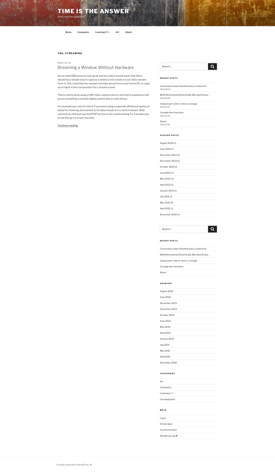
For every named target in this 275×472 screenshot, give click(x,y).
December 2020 (168, 214)
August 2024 (166, 143)
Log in (163, 418)
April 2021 (165, 208)
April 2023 (165, 184)
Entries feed (166, 424)
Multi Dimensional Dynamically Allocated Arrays (184, 94)
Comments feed (168, 429)
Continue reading (68, 125)
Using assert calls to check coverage (178, 103)
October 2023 (167, 166)
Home (68, 32)
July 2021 (164, 196)
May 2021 (165, 202)
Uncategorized (167, 399)
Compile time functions (171, 112)
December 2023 (168, 155)
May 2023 (165, 178)
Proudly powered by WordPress (73, 464)
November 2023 (168, 160)
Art (117, 32)
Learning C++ (102, 32)
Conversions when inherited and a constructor (183, 86)
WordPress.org (167, 435)
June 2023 (165, 172)
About (128, 32)
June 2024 (165, 149)
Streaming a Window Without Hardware (95, 67)
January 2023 (167, 190)
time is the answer (93, 11)
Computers (83, 32)
